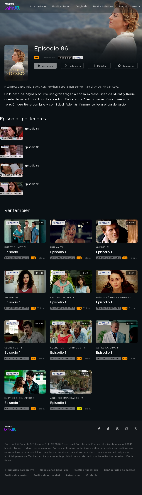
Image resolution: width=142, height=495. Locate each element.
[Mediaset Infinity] (12, 6)
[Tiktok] (108, 428)
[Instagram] (126, 428)
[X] (136, 428)
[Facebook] (99, 428)
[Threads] (117, 428)
